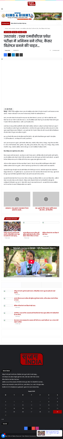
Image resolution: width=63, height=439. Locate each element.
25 (14, 411)
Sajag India (7, 50)
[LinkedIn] (13, 54)
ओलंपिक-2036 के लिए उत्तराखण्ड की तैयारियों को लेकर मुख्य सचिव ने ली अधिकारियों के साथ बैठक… (22, 382)
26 (23, 411)
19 (22, 408)
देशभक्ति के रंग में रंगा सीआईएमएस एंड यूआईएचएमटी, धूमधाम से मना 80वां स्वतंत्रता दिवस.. (20, 387)
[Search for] (61, 9)
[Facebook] (5, 54)
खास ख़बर (15, 32)
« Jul (2, 419)
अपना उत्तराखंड (12, 28)
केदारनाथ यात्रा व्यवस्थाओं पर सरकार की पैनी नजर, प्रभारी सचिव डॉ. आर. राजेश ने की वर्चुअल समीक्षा (23, 384)
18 (14, 408)
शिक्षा (25, 32)
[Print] (21, 54)
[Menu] (2, 9)
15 (48, 405)
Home (6, 28)
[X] (9, 54)
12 (22, 405)
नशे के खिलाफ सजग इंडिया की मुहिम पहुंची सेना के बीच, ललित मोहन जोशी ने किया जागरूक (31, 234)
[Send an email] (10, 50)
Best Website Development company (31, 436)
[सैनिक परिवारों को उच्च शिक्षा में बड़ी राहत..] (50, 226)
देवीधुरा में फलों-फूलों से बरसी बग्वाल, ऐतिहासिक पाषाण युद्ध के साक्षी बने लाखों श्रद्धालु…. (12, 234)
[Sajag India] (31, 3)
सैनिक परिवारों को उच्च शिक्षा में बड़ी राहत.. (19, 23)
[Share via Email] (17, 54)
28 (40, 411)
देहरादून (20, 32)
